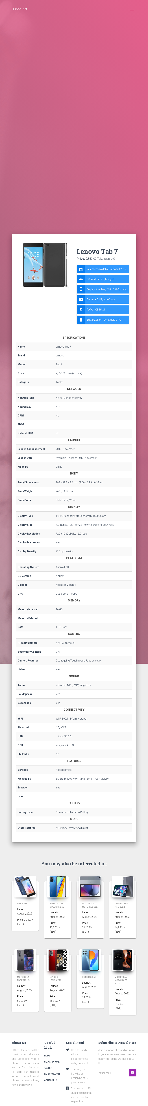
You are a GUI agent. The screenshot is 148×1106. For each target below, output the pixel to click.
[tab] (103, 294)
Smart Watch (52, 1074)
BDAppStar (19, 9)
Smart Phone (52, 1062)
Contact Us (51, 1080)
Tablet (48, 1068)
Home (47, 1055)
